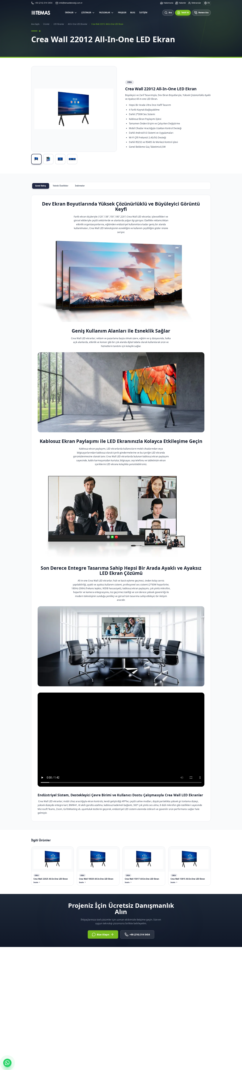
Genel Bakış (40, 186)
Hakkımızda (168, 3)
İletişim (143, 12)
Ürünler (69, 12)
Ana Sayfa (35, 24)
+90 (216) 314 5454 (140, 934)
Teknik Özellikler (60, 186)
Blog (132, 12)
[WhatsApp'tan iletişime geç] (7, 1063)
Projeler (122, 12)
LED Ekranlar (59, 24)
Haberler (182, 3)
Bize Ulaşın (103, 934)
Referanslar (196, 3)
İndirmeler (80, 186)
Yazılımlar (104, 12)
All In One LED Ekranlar (77, 24)
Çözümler (86, 12)
